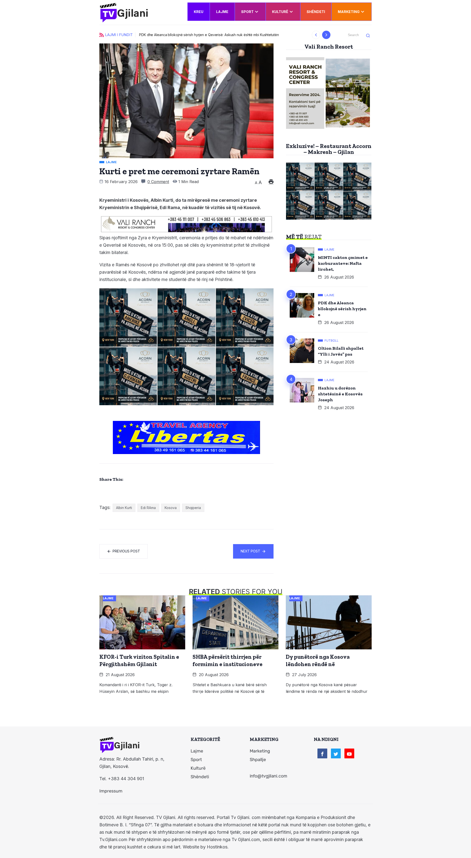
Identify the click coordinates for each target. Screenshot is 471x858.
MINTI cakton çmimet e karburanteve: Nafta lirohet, (343, 263)
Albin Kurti (124, 508)
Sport (247, 12)
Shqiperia (193, 508)
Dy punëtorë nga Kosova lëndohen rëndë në (318, 660)
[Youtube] (349, 753)
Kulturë (280, 12)
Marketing (349, 12)
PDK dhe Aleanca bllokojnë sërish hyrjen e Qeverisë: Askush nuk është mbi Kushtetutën (209, 35)
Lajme (222, 12)
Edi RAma (148, 508)
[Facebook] (322, 753)
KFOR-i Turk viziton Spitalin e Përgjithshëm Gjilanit (139, 660)
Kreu (198, 12)
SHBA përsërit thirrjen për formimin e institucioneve (227, 660)
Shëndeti (316, 12)
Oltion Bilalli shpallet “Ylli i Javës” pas (341, 351)
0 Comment (158, 181)
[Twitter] (336, 753)
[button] (316, 34)
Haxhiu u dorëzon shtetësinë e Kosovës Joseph (340, 393)
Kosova (171, 508)
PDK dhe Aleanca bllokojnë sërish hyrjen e (342, 308)
